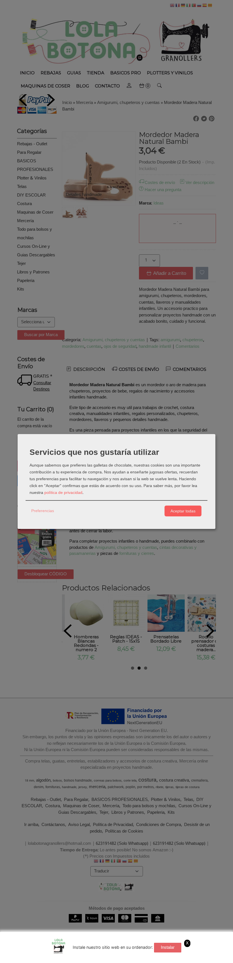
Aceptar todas (182, 511)
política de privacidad (63, 492)
